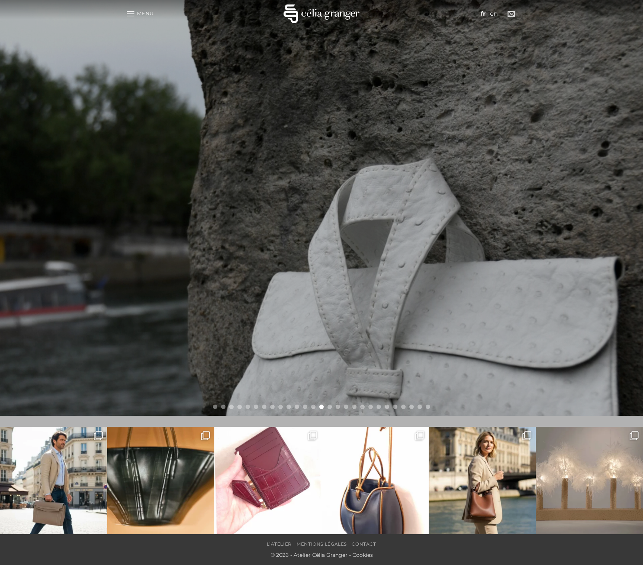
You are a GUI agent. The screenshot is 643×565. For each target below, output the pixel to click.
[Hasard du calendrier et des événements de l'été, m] (53, 480)
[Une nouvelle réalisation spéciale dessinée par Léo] (160, 480)
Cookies (362, 555)
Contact (364, 544)
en (494, 13)
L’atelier (279, 544)
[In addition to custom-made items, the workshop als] (482, 480)
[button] (140, 13)
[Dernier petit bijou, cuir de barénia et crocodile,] (268, 480)
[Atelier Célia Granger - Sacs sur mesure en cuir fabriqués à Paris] (321, 13)
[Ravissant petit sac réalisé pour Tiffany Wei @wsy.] (375, 480)
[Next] (620, 207)
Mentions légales (322, 544)
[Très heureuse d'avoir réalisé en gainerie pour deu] (589, 480)
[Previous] (22, 207)
